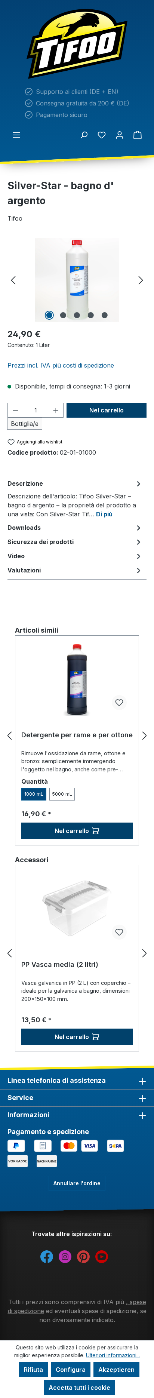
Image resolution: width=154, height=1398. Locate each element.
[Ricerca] (84, 134)
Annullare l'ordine (77, 1183)
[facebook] (46, 1256)
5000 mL (62, 794)
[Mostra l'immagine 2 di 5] (63, 315)
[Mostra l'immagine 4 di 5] (91, 315)
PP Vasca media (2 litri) (59, 964)
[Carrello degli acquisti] (138, 134)
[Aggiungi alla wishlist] (119, 702)
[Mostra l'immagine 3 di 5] (77, 315)
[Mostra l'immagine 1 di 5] (49, 315)
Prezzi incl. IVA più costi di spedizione (60, 365)
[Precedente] (13, 280)
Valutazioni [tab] (24, 570)
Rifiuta (33, 1369)
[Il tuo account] (120, 134)
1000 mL (33, 794)
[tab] (75, 498)
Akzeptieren (116, 1369)
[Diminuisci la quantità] (15, 410)
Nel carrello (106, 410)
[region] (77, 280)
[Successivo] (141, 280)
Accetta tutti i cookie (79, 1387)
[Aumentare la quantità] (56, 410)
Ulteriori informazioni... (113, 1355)
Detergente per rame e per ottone (77, 735)
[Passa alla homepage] (77, 44)
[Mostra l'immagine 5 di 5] (105, 315)
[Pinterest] (83, 1256)
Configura (71, 1369)
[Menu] (16, 134)
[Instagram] (65, 1256)
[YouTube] (101, 1256)
